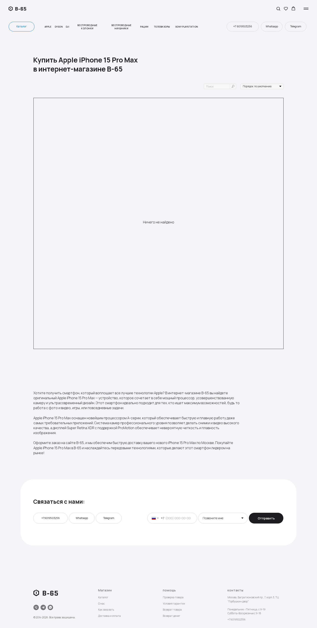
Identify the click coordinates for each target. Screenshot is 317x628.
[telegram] (43, 607)
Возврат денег (171, 616)
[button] (278, 8)
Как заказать (106, 609)
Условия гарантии (174, 603)
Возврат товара (172, 609)
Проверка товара (173, 597)
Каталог (103, 597)
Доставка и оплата (109, 616)
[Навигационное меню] (306, 8)
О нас (101, 603)
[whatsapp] (50, 607)
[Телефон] (36, 607)
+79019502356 (237, 619)
